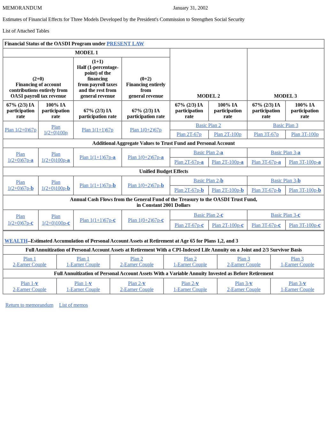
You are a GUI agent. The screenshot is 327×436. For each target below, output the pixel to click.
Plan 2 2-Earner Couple (137, 261)
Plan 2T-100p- (228, 162)
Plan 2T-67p (189, 134)
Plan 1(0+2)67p (146, 129)
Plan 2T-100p (227, 134)
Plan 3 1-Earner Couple (297, 261)
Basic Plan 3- (285, 152)
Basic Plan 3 (285, 125)
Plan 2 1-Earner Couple (190, 261)
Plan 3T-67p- (266, 162)
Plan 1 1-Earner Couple (83, 261)
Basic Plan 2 (208, 125)
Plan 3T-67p (266, 134)
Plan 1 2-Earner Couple (29, 261)
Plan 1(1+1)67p (97, 129)
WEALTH (15, 241)
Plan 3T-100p (305, 134)
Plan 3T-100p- (305, 162)
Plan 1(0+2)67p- (146, 157)
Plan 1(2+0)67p (20, 129)
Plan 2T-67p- (189, 162)
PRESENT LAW (125, 43)
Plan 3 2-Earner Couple (244, 261)
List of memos (73, 305)
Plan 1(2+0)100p (56, 129)
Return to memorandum (29, 305)
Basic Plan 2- (208, 152)
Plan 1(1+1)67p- (98, 157)
